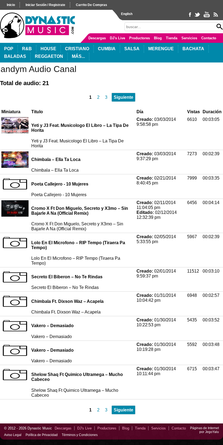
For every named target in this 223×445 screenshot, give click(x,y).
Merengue (161, 48)
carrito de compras (91, 5)
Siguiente (123, 97)
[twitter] (197, 17)
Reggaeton (49, 56)
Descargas (97, 38)
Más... (78, 56)
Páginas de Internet (204, 428)
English (126, 14)
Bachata (193, 48)
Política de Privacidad (42, 435)
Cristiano (77, 48)
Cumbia (107, 48)
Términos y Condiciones (80, 435)
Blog (158, 38)
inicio (11, 5)
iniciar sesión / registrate (45, 5)
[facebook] (190, 17)
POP (8, 48)
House (48, 48)
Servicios (189, 38)
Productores (139, 38)
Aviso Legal (12, 435)
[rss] (215, 17)
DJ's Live (117, 38)
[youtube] (207, 17)
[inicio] (37, 37)
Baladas (15, 56)
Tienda (171, 38)
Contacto (208, 38)
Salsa (132, 48)
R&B (27, 48)
